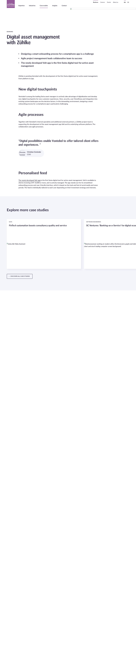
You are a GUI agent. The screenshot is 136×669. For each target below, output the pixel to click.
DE (128, 2)
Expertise (21, 5)
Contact (64, 5)
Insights (54, 5)
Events (109, 2)
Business (95, 2)
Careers (102, 2)
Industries (32, 5)
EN (125, 2)
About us (115, 2)
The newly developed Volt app (29, 180)
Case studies (44, 5)
